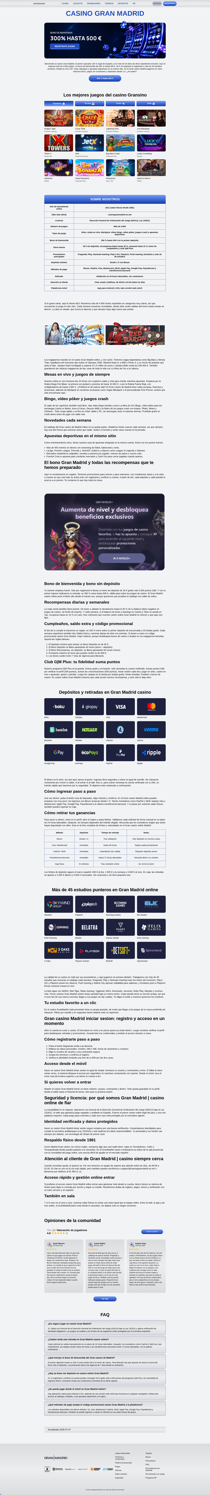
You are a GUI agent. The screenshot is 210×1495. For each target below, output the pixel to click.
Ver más (105, 1299)
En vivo (88, 103)
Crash (118, 103)
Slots (149, 103)
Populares (57, 103)
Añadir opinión (152, 1231)
